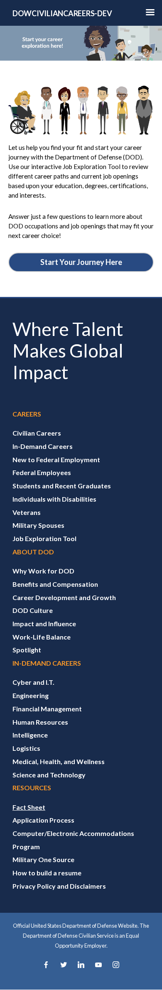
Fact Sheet (28, 807)
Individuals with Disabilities (54, 499)
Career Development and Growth (64, 597)
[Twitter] (63, 965)
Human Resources (40, 722)
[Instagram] (116, 965)
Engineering (30, 695)
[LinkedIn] (81, 965)
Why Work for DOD (43, 571)
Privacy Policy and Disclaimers (59, 886)
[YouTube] (98, 965)
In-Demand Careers (42, 446)
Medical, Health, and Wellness (58, 761)
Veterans (26, 512)
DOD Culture (32, 610)
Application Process (43, 820)
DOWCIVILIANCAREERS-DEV (62, 13)
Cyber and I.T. (33, 682)
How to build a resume (46, 873)
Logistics (26, 748)
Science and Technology (49, 775)
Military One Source (43, 859)
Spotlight (26, 650)
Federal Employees (41, 472)
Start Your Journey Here (81, 262)
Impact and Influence (44, 623)
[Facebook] (46, 965)
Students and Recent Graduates (61, 486)
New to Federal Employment (56, 459)
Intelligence (30, 735)
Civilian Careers (36, 433)
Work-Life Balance (41, 637)
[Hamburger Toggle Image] (150, 14)
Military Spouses (38, 525)
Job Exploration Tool (44, 538)
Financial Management (47, 709)
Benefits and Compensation (55, 584)
